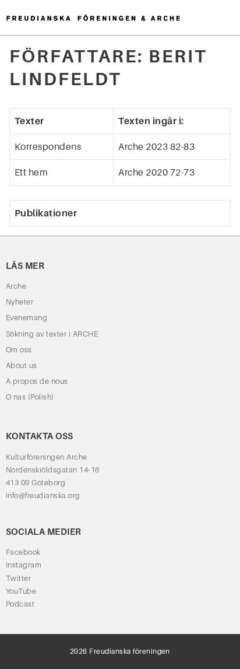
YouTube (21, 591)
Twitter (18, 578)
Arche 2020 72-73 (156, 172)
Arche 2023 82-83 (156, 146)
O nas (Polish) (30, 397)
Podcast (20, 604)
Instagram (23, 565)
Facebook (23, 552)
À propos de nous (37, 381)
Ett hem (31, 172)
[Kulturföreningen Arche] (93, 17)
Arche (16, 286)
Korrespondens (48, 146)
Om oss (19, 349)
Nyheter (19, 301)
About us (21, 365)
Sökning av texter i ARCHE (52, 334)
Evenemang (26, 317)
